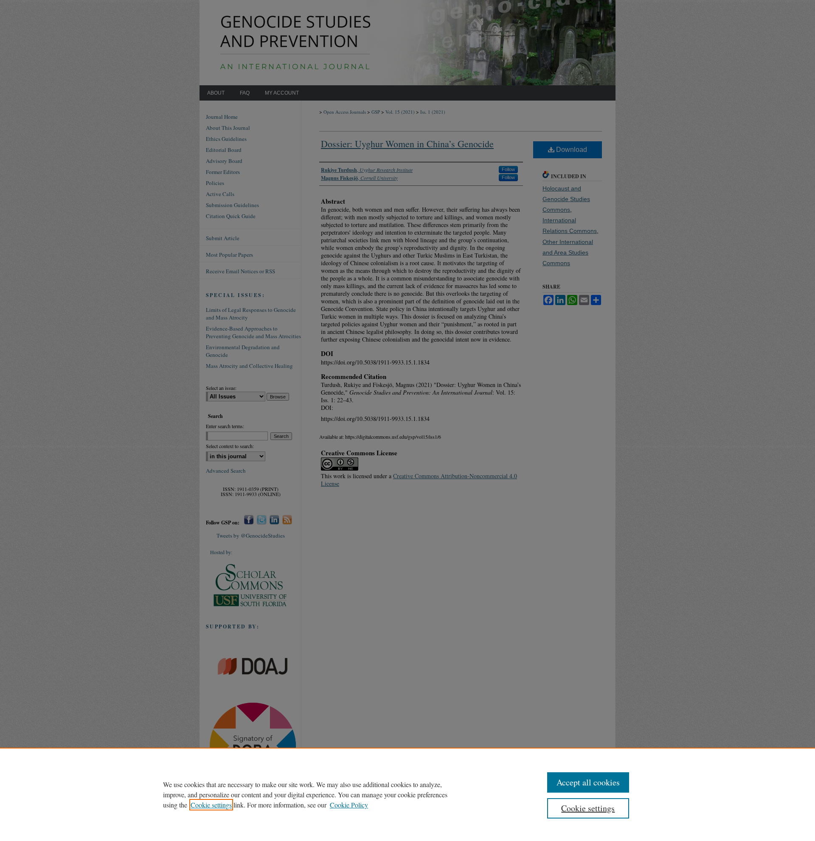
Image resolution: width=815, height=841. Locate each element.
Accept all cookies (588, 782)
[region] (407, 794)
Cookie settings (211, 804)
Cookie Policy (349, 804)
